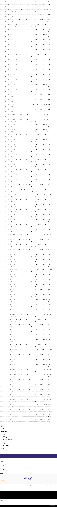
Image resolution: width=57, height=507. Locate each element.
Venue (4, 434)
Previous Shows (5, 442)
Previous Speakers (7, 445)
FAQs (4, 436)
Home (2, 425)
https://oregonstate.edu (2, 480)
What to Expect (4, 431)
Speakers (2, 428)
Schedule (2, 426)
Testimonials (5, 437)
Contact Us (3, 448)
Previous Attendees (7, 446)
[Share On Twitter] (1, 504)
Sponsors (2, 429)
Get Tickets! (1, 473)
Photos (5, 443)
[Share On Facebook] (1, 503)
